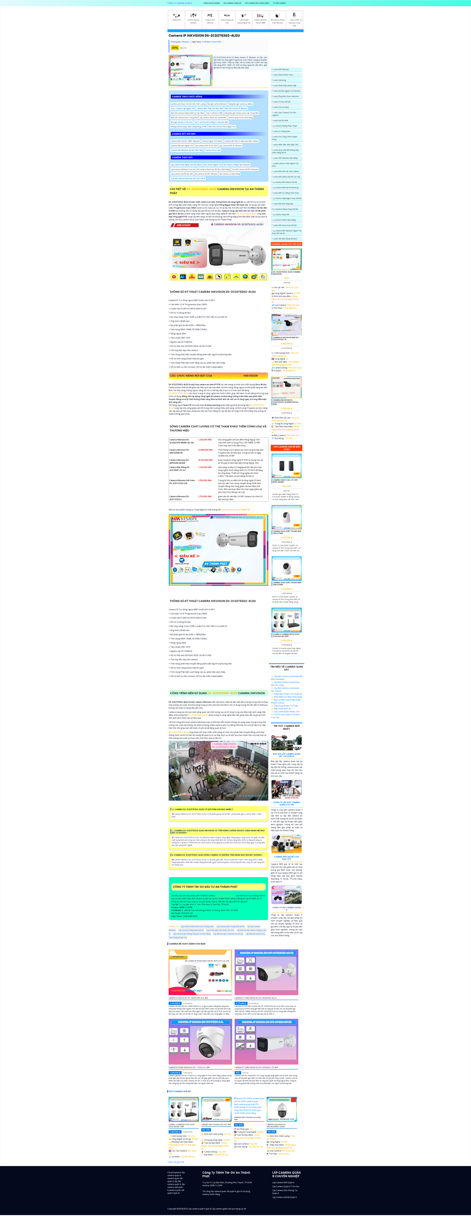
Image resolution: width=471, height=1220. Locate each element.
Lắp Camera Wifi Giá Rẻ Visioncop (285, 187)
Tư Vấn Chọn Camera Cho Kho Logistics (284, 113)
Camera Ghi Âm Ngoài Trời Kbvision (286, 91)
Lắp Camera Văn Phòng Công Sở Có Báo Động (191, 934)
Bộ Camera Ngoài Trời (213, 165)
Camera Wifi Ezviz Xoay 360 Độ (284, 225)
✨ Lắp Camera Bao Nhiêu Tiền (285, 711)
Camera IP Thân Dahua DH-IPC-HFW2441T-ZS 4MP (256, 1067)
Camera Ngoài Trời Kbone (212, 141)
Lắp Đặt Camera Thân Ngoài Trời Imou (285, 164)
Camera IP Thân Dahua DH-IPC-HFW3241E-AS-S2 (255, 998)
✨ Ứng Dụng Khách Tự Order (285, 705)
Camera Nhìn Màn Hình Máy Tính (285, 144)
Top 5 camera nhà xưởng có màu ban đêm (211, 122)
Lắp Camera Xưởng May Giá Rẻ (191, 930)
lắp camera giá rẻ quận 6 (284, 1197)
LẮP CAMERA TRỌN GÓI (232, 3)
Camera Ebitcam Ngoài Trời (182, 145)
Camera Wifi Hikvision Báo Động (284, 158)
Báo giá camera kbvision (217, 104)
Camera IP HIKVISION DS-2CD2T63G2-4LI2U (204, 35)
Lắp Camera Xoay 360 (280, 214)
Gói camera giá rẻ (180, 1091)
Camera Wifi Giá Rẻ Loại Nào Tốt (286, 858)
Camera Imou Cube (213, 150)
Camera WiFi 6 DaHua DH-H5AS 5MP (247, 1118)
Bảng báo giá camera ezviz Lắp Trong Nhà (241, 113)
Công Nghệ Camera (211, 3)
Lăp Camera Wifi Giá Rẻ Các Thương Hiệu (197, 926)
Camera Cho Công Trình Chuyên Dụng (284, 137)
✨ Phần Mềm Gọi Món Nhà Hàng (286, 697)
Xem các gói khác (176, 1162)
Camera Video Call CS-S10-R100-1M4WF (285, 481)
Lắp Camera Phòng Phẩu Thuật (284, 126)
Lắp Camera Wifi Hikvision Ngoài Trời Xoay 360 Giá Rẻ (286, 232)
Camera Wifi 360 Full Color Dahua (285, 171)
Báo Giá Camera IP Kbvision (236, 108)
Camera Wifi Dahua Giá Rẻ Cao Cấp (286, 177)
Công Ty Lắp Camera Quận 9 (286, 908)
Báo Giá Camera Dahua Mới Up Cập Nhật (187, 113)
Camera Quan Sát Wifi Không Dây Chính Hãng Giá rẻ (285, 151)
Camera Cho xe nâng (280, 107)
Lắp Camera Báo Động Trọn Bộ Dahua (186, 165)
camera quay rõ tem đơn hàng (240, 117)
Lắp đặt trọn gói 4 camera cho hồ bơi (228, 934)
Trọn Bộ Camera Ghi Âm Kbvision (244, 169)
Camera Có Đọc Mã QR (281, 102)
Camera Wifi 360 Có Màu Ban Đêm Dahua (241, 141)
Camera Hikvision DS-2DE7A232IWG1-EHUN (276, 1125)
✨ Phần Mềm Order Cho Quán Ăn (286, 694)
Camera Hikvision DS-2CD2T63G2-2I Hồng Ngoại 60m (285, 402)
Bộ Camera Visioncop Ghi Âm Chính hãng (213, 169)
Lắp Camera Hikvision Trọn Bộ (183, 169)
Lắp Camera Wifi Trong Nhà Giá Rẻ (230, 926)
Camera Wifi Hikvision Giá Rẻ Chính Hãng (187, 150)
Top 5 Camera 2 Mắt (214, 113)
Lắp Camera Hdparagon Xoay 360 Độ (286, 198)
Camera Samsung (279, 80)
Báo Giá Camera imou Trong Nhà (184, 117)
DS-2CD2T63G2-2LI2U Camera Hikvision (287, 273)
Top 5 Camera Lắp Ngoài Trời (183, 108)
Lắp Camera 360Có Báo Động (284, 220)
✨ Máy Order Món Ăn (281, 708)
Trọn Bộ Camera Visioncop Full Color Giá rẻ (188, 178)
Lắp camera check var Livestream (213, 117)
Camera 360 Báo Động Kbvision (284, 238)
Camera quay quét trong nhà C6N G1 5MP (287, 532)
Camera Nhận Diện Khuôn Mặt (284, 85)
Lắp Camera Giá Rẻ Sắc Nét (182, 174)
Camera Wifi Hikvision (280, 69)
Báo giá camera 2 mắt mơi (181, 122)
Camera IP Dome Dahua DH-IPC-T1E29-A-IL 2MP (189, 1067)
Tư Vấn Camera (279, 3)
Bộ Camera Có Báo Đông (230, 174)
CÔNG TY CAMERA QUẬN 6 (179, 3)
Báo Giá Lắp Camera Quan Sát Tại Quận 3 (286, 755)
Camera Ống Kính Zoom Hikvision (285, 96)
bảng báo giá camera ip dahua (241, 104)
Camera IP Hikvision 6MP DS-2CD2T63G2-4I (286, 338)
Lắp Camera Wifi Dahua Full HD (284, 182)
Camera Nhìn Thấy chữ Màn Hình (210, 108)
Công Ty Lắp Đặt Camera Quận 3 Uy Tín (286, 803)
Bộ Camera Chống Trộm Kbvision (236, 165)
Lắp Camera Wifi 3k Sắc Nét (206, 145)
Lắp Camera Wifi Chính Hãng (257, 3)
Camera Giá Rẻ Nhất (280, 120)
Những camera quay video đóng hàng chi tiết (189, 126)
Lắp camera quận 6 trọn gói (285, 1186)
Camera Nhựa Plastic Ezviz (282, 75)
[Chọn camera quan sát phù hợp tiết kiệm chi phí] (301, 20)
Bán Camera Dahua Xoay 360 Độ (285, 209)
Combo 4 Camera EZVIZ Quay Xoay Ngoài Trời (286, 635)
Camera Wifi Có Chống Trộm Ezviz (285, 193)
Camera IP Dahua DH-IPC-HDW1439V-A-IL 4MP (188, 998)
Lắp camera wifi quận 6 (283, 1182)
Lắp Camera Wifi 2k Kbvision (230, 145)
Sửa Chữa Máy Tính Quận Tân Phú (220, 930)
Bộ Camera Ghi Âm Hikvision (206, 174)
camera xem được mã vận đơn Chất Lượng (188, 104)
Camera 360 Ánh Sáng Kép (282, 204)
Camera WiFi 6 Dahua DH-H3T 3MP (216, 1124)
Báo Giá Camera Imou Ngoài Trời (222, 126)
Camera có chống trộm (281, 131)
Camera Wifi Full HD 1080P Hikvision (185, 141)
